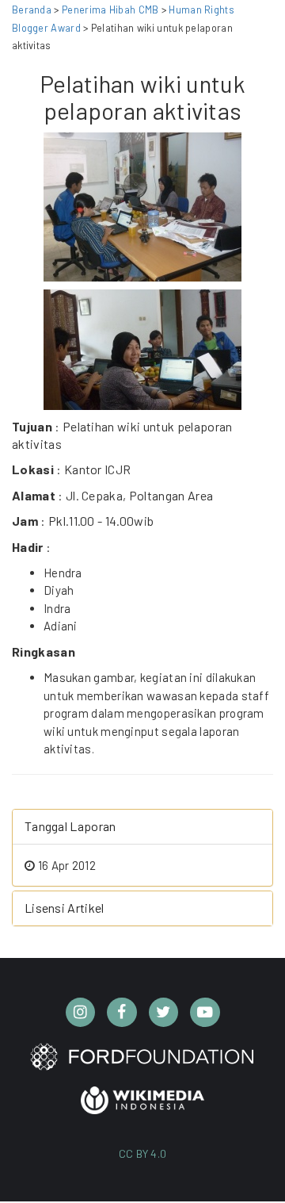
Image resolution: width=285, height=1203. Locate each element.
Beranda (31, 9)
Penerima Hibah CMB (110, 9)
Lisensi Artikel (64, 907)
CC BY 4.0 (143, 1153)
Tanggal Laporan (70, 825)
